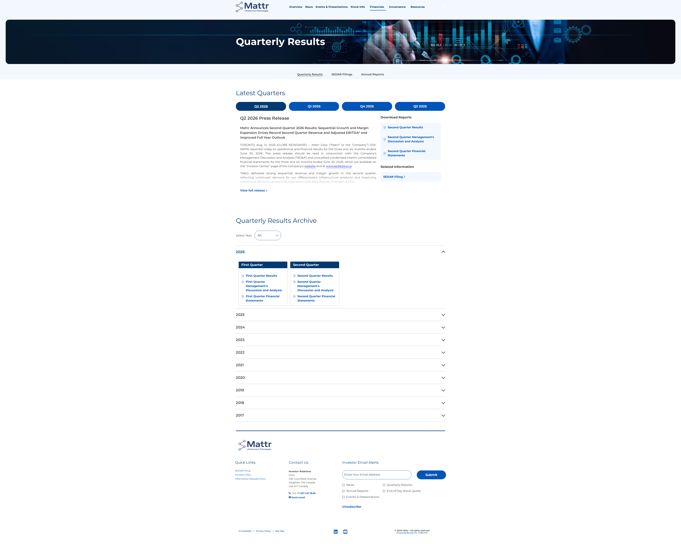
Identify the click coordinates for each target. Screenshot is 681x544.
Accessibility (245, 531)
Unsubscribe (351, 506)
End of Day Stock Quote (404, 491)
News (350, 485)
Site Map (279, 531)
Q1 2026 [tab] (314, 106)
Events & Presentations (362, 497)
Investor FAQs (247, 475)
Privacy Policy (263, 531)
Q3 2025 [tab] (420, 106)
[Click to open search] (443, 7)
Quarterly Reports (399, 485)
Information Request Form (255, 479)
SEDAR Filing (247, 471)
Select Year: (244, 235)
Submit (431, 475)
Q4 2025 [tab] (367, 106)
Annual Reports (357, 491)
